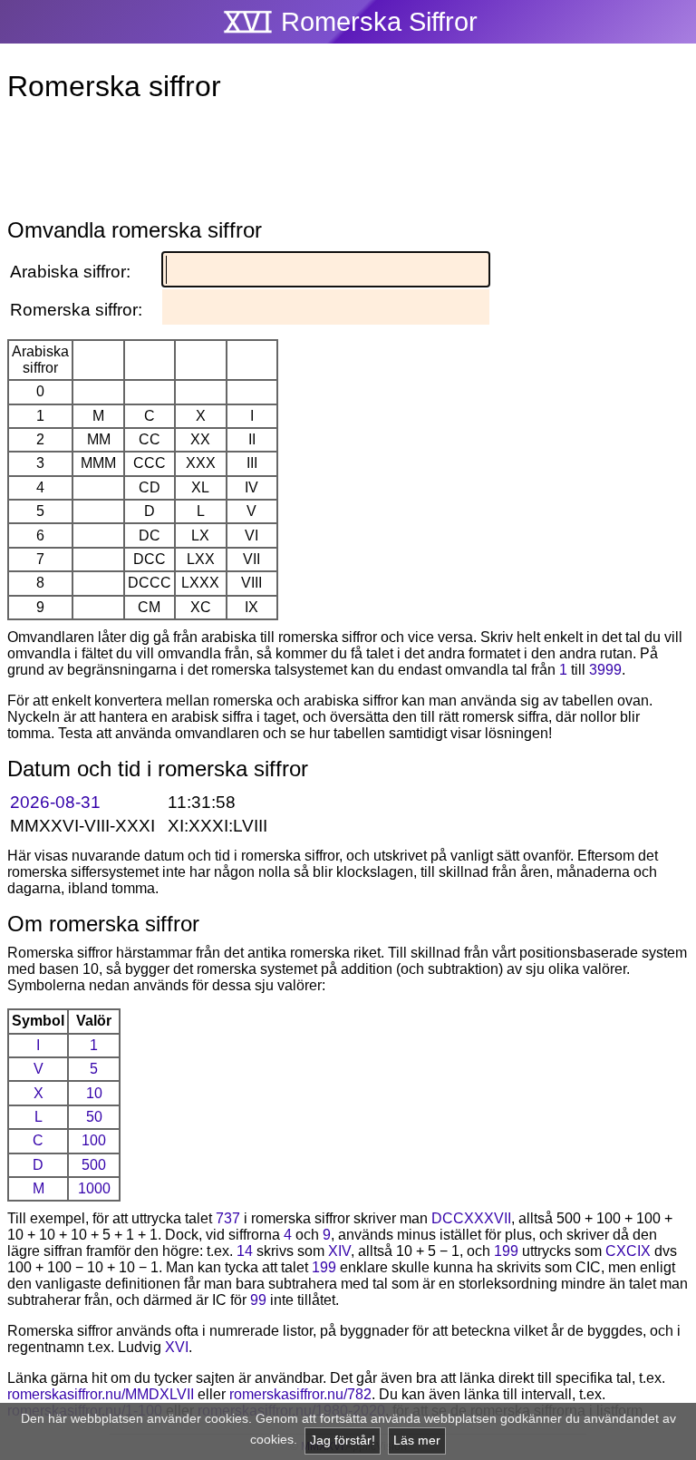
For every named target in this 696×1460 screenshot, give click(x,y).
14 (245, 1251)
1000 (94, 1188)
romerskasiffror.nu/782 (300, 1394)
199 (506, 1251)
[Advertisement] (348, 164)
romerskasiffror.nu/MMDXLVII (100, 1394)
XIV (339, 1251)
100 (94, 1140)
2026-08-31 (55, 802)
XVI (176, 1347)
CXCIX (628, 1251)
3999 (605, 669)
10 (94, 1093)
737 (228, 1218)
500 (94, 1165)
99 (258, 1300)
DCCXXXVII (471, 1218)
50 (94, 1116)
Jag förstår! (342, 1440)
